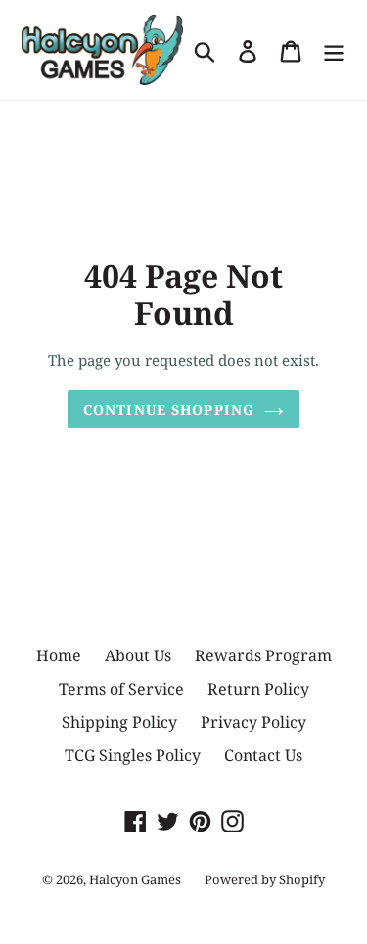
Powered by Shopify (265, 879)
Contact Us (263, 755)
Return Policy (258, 688)
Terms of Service (121, 688)
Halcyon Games (135, 879)
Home (58, 655)
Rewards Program (263, 655)
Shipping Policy (119, 722)
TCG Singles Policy (133, 755)
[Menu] (333, 49)
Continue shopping (168, 409)
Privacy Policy (253, 722)
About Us (138, 655)
